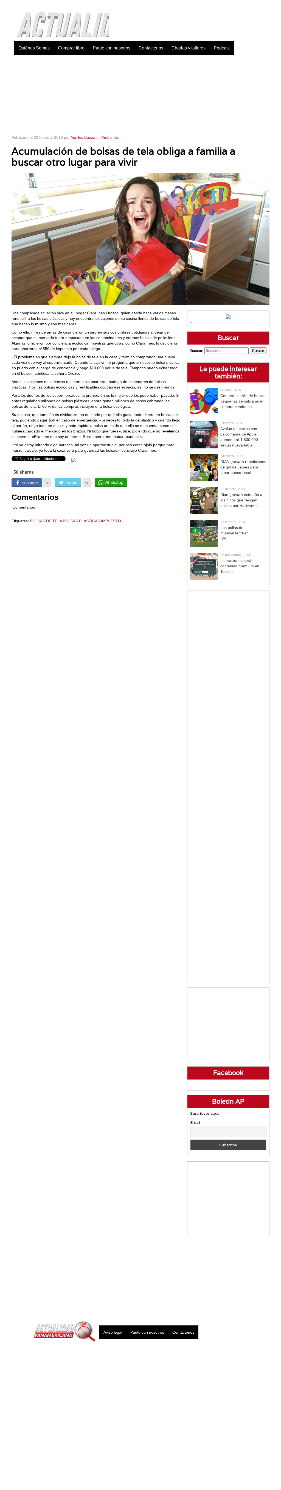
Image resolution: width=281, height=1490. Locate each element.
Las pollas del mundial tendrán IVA (234, 533)
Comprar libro (71, 48)
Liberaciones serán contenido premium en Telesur (239, 566)
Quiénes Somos (34, 48)
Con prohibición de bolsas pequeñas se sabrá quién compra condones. (242, 401)
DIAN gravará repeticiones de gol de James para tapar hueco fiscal (243, 467)
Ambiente (110, 137)
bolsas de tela (46, 521)
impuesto (111, 521)
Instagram (251, 5)
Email (195, 1122)
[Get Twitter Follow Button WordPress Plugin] (73, 460)
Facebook (224, 5)
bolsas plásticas (81, 521)
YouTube (265, 5)
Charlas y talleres (189, 48)
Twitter (238, 5)
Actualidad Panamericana (60, 20)
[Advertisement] (140, 93)
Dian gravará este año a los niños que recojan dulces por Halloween (241, 500)
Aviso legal (112, 1332)
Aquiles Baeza (83, 137)
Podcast (222, 48)
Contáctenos (151, 48)
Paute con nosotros (111, 48)
